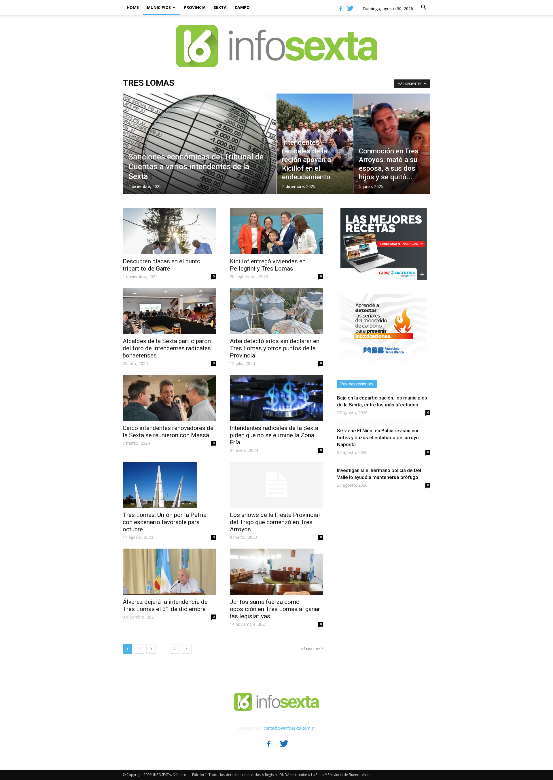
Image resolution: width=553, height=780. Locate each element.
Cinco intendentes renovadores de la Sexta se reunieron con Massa (168, 432)
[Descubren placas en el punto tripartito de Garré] (169, 231)
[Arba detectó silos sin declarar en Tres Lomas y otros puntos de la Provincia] (276, 311)
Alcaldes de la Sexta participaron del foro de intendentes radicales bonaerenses (167, 348)
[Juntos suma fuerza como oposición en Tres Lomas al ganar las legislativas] (276, 572)
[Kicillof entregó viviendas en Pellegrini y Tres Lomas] (276, 231)
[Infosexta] (276, 40)
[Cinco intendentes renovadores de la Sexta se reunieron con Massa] (169, 398)
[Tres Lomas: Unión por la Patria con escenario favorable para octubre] (169, 485)
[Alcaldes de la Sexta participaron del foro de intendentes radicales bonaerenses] (169, 311)
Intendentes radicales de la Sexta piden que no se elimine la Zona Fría (274, 435)
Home (133, 7)
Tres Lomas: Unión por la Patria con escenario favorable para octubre (165, 522)
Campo (242, 7)
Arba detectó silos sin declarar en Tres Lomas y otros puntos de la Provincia (274, 348)
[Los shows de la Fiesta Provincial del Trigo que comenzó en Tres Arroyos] (276, 485)
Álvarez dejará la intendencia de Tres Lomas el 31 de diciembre (165, 605)
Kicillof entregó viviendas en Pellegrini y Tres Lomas (268, 265)
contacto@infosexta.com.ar (289, 728)
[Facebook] (340, 8)
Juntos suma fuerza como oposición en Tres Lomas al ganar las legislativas (275, 609)
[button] (423, 7)
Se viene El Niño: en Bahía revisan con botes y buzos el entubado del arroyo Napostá (378, 437)
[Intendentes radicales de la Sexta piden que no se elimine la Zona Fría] (276, 398)
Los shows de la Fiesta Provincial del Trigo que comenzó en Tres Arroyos (275, 522)
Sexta (220, 7)
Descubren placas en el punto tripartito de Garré (161, 265)
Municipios (159, 7)
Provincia (195, 7)
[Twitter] (350, 8)
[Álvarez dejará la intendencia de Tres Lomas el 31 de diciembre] (169, 572)
